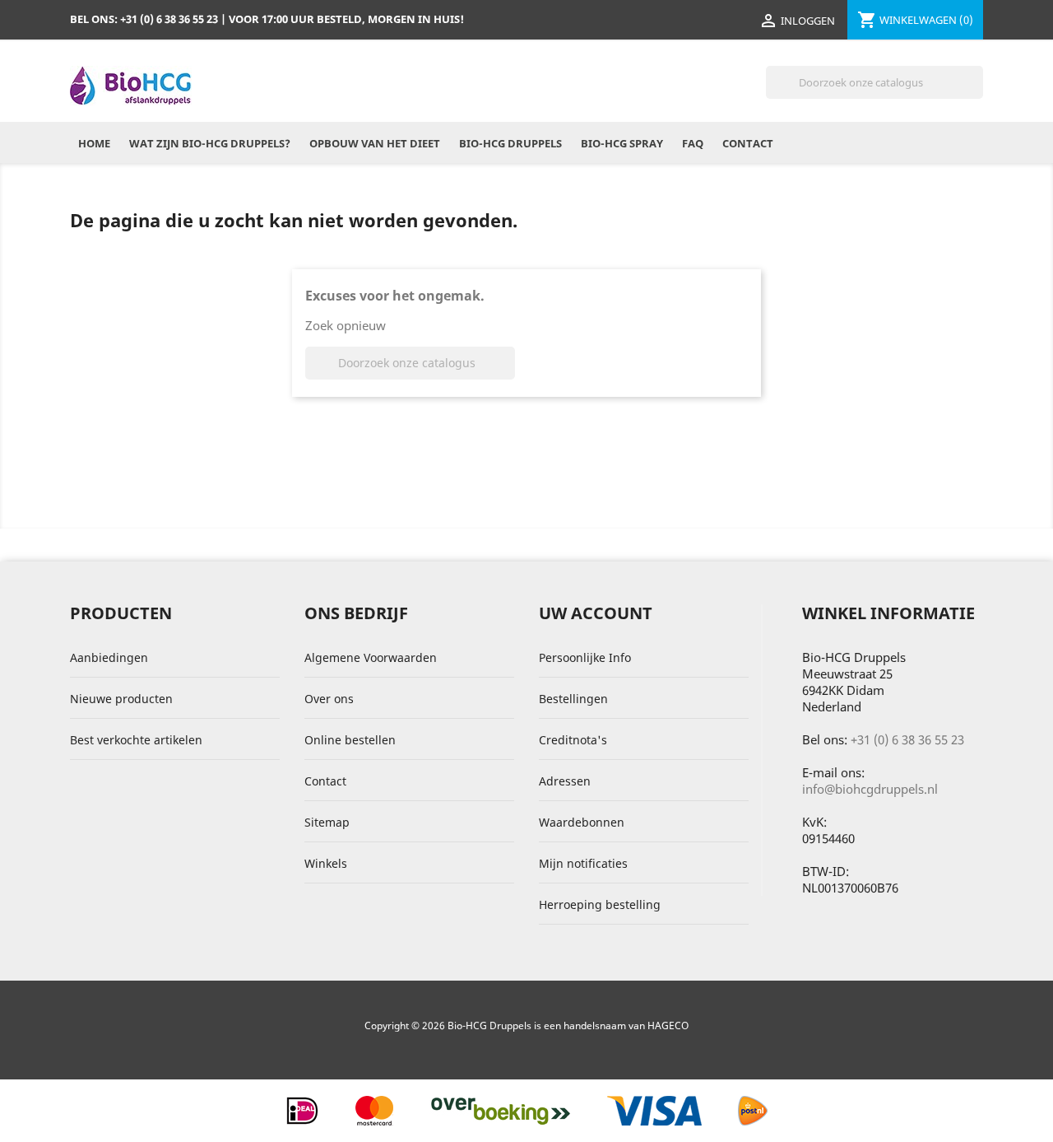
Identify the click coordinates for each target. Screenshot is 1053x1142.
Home (94, 143)
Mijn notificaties (583, 863)
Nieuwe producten (121, 698)
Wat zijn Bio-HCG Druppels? (209, 143)
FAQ (692, 143)
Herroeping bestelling (600, 904)
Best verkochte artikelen (136, 740)
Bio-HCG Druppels (510, 143)
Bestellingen (573, 698)
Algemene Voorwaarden (370, 657)
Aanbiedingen (109, 657)
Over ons (329, 698)
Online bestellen (350, 740)
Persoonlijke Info (585, 657)
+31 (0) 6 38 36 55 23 (907, 739)
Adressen (565, 781)
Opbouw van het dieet (374, 143)
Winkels (325, 863)
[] (976, 94)
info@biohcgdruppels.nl (870, 789)
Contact (747, 143)
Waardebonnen (581, 822)
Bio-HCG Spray (622, 143)
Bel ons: (144, 19)
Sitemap (327, 822)
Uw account (595, 613)
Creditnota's (573, 740)
